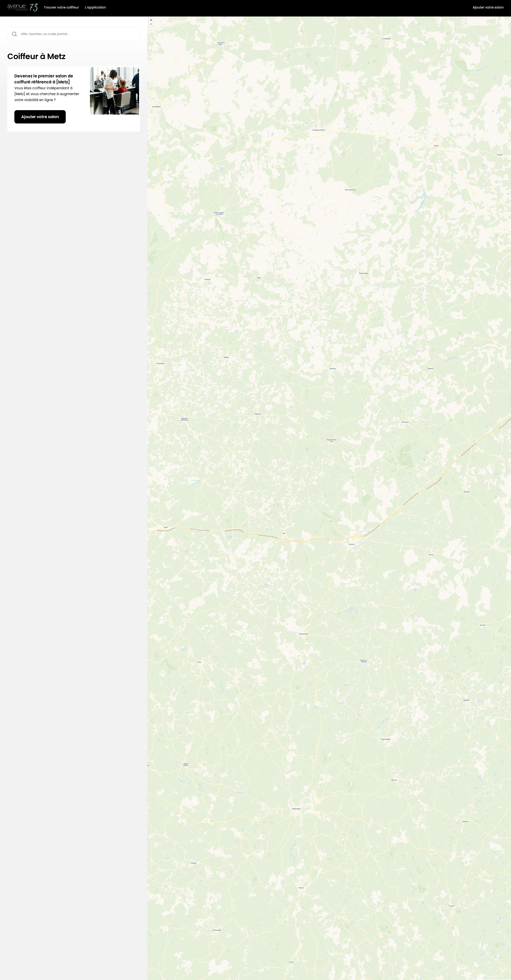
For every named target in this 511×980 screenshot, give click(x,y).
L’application (95, 7)
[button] (151, 20)
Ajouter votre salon (488, 7)
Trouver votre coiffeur (61, 7)
